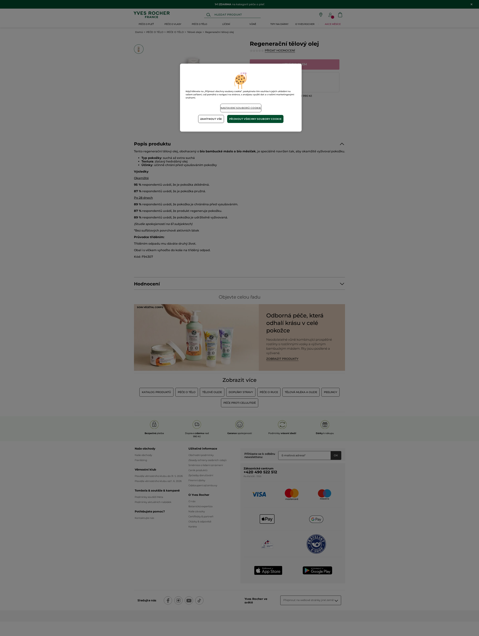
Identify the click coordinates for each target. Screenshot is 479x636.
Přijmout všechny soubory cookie (255, 119)
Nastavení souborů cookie (241, 107)
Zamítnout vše (211, 119)
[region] (241, 98)
